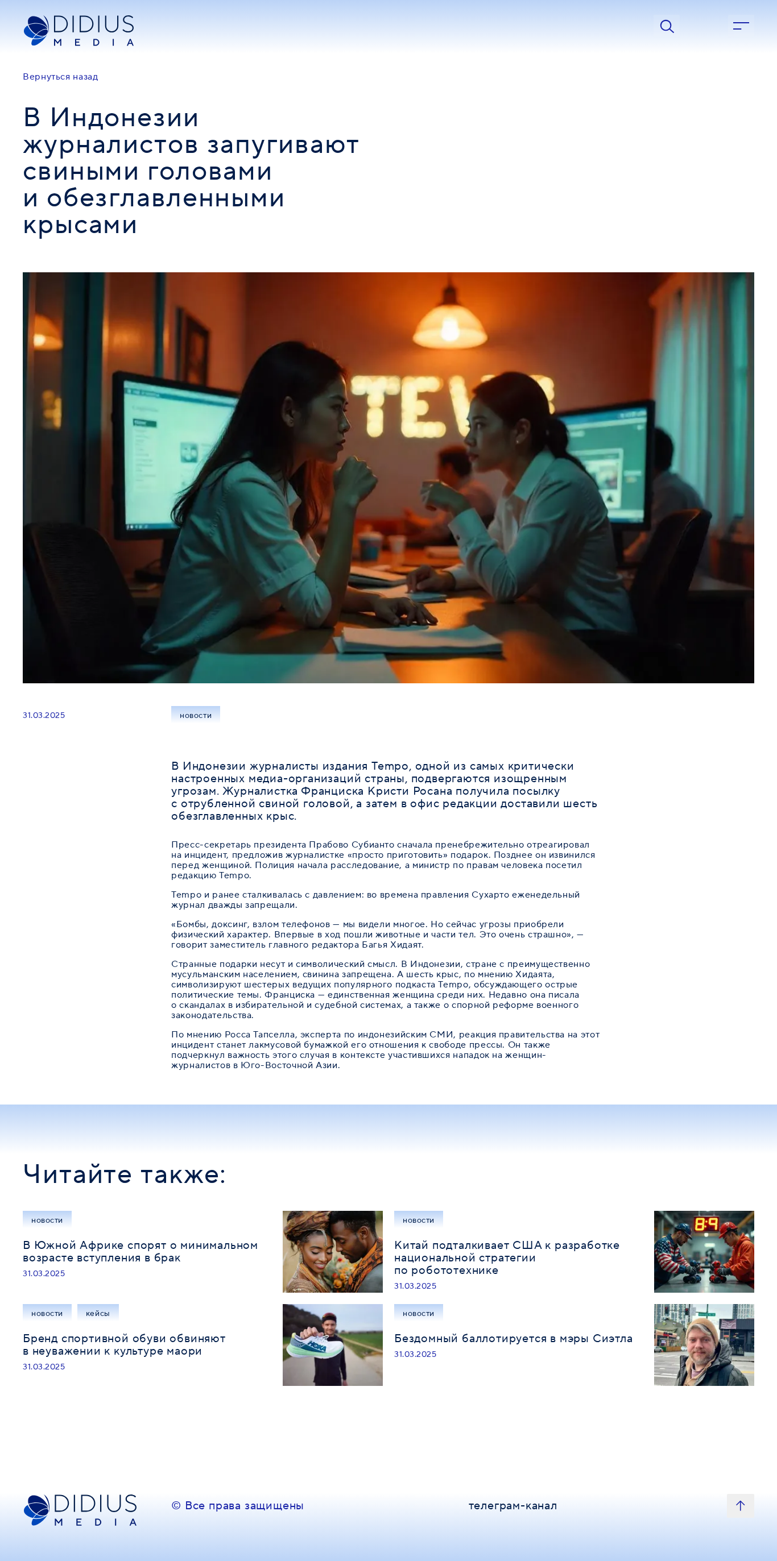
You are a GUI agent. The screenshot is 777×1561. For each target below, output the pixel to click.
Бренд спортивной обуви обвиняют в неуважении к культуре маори (124, 1345)
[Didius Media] (91, 31)
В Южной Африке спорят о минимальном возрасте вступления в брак (140, 1251)
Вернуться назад (60, 76)
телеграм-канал (513, 1506)
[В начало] (740, 1506)
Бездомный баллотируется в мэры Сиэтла (513, 1338)
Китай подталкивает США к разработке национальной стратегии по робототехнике (507, 1258)
